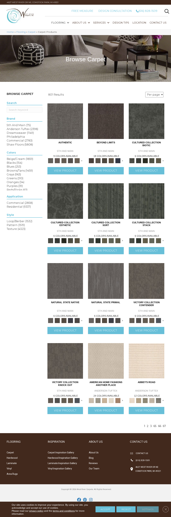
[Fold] (104, 240)
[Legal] (70, 160)
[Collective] (145, 160)
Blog (91, 458)
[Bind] (106, 200)
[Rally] (152, 320)
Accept (105, 509)
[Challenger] (146, 280)
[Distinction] (158, 160)
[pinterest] (85, 500)
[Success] (158, 320)
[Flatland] (118, 160)
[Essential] (57, 320)
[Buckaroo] (118, 400)
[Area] (106, 121)
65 (154, 426)
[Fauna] (111, 160)
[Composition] (152, 160)
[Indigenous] (64, 320)
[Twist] (118, 240)
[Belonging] (65, 280)
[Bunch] (98, 240)
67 (164, 426)
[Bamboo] (138, 400)
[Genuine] (64, 160)
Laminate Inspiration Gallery (62, 463)
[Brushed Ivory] (111, 400)
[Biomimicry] (146, 121)
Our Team (94, 468)
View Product (65, 170)
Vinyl (9, 468)
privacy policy (36, 510)
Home (10, 32)
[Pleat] (111, 240)
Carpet (32, 32)
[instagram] (91, 500)
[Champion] (138, 320)
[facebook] (79, 500)
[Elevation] (104, 160)
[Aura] (146, 360)
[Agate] (106, 360)
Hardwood (12, 458)
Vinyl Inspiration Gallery (60, 468)
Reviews (93, 463)
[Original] (77, 320)
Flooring (21, 32)
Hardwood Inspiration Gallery (63, 458)
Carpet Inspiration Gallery (61, 452)
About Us (94, 452)
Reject (126, 509)
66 (159, 426)
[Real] (77, 160)
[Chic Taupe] (152, 400)
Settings (148, 509)
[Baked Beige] (104, 400)
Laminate (12, 463)
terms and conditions (64, 510)
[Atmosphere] (98, 400)
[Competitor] (145, 320)
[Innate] (70, 320)
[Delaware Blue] (158, 400)
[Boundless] (145, 400)
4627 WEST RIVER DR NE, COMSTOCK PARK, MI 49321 (32, 2)
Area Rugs (12, 474)
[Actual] (65, 121)
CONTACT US (142, 453)
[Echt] (57, 160)
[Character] (138, 160)
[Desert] (98, 160)
